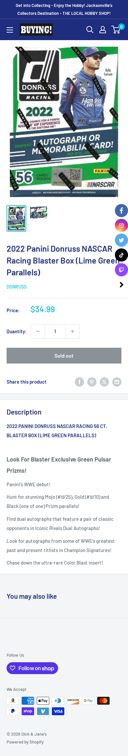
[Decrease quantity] (38, 331)
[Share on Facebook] (79, 382)
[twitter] (121, 240)
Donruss (17, 287)
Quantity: (17, 331)
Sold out (64, 355)
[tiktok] (121, 255)
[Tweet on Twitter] (104, 382)
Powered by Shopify (25, 741)
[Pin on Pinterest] (91, 382)
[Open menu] (10, 30)
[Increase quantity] (72, 331)
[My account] (102, 29)
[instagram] (121, 225)
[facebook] (121, 210)
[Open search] (90, 29)
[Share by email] (116, 382)
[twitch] (121, 269)
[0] (116, 30)
